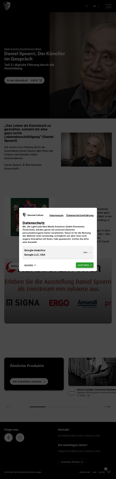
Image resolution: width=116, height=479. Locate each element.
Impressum (56, 215)
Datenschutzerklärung (80, 215)
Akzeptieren (83, 265)
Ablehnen (28, 265)
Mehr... (86, 252)
